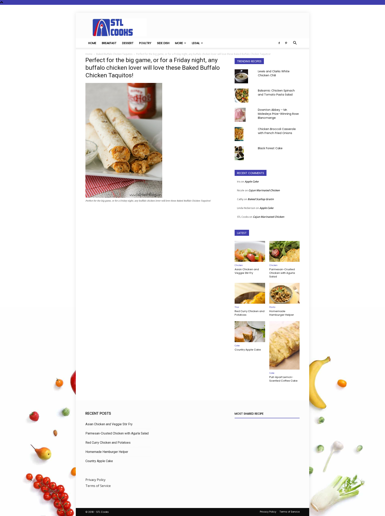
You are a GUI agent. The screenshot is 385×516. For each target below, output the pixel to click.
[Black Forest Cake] (239, 153)
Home (92, 43)
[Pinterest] (286, 43)
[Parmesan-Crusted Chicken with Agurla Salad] (284, 251)
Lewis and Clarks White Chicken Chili (274, 73)
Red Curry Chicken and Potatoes (249, 313)
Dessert (128, 43)
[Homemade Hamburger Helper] (284, 293)
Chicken (239, 265)
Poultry (145, 43)
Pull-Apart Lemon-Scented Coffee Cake (283, 379)
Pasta (272, 307)
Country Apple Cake (248, 350)
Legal (196, 43)
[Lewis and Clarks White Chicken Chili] (241, 76)
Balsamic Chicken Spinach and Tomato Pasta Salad (276, 93)
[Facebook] (279, 43)
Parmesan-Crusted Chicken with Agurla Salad (282, 272)
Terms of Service (98, 486)
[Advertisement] (155, 248)
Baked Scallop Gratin (261, 199)
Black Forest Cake (270, 148)
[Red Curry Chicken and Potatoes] (250, 293)
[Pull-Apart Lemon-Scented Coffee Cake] (284, 345)
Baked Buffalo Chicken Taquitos (114, 54)
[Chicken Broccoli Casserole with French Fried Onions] (239, 134)
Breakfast (109, 43)
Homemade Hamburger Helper (281, 313)
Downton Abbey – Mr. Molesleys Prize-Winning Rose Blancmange (278, 114)
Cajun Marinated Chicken (264, 190)
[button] (295, 43)
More (179, 43)
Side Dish (163, 43)
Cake (237, 345)
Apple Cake (251, 181)
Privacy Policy (95, 480)
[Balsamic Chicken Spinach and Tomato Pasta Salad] (241, 96)
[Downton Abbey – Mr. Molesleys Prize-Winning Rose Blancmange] (240, 115)
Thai (237, 307)
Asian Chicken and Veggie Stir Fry (247, 271)
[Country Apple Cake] (250, 331)
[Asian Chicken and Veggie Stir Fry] (250, 251)
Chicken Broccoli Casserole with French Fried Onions (277, 131)
